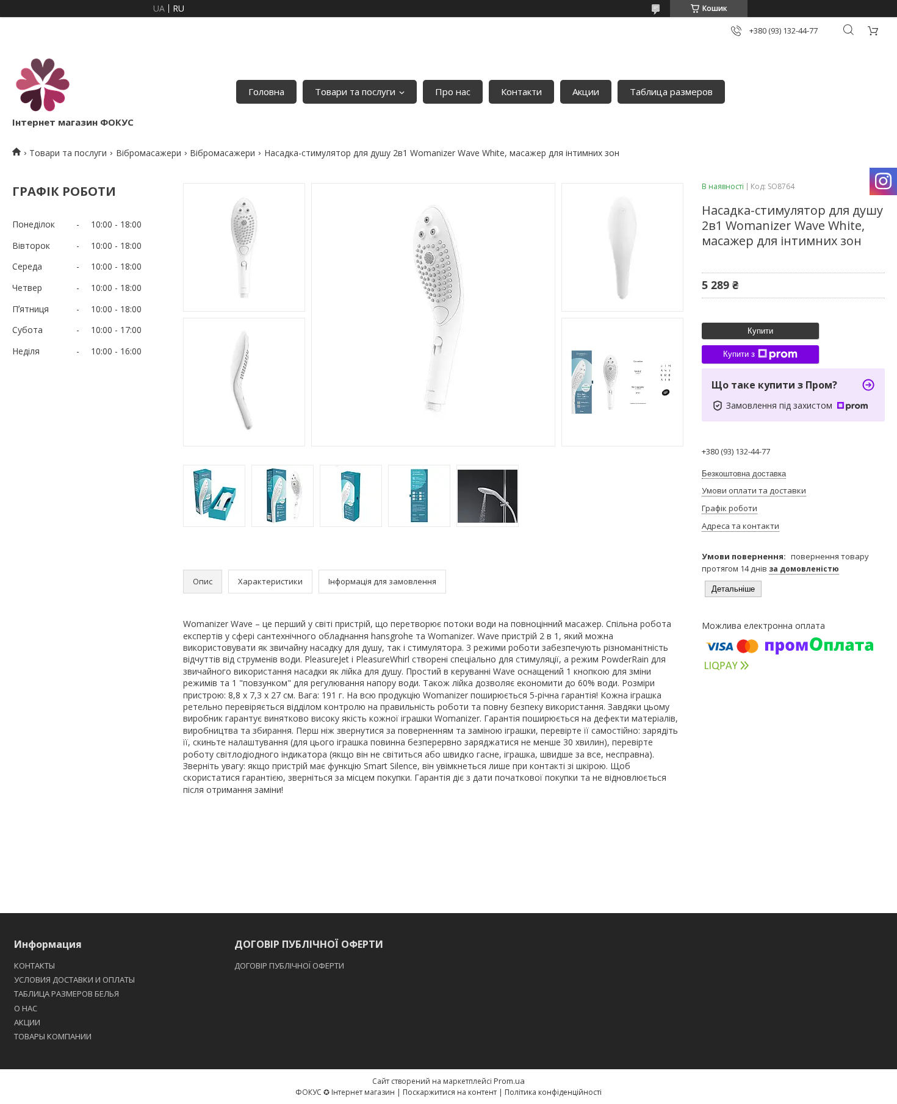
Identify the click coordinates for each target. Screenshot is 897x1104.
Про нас (452, 91)
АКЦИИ (27, 1022)
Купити (760, 330)
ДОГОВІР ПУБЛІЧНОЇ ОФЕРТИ (290, 965)
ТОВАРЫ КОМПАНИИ (53, 1036)
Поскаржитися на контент (450, 1092)
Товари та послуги (355, 91)
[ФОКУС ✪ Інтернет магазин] (42, 85)
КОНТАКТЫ (34, 965)
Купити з (739, 354)
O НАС (25, 1008)
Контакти (521, 91)
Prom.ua (509, 1080)
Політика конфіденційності (553, 1092)
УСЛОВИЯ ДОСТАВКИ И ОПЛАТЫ (74, 979)
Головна (266, 91)
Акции (585, 91)
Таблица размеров (671, 91)
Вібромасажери (148, 153)
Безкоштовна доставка (744, 473)
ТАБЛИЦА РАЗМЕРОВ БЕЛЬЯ (66, 993)
